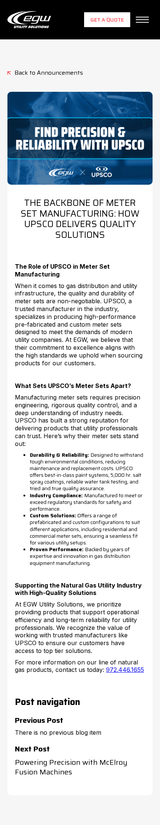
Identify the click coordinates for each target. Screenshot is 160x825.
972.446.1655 (125, 669)
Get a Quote (107, 20)
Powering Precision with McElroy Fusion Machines (71, 767)
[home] (29, 19)
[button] (142, 19)
